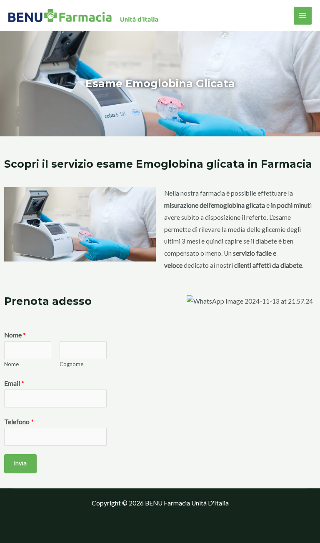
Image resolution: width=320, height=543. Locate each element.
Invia (20, 463)
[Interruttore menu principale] (303, 16)
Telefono (19, 421)
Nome (15, 335)
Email (14, 383)
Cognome (71, 364)
